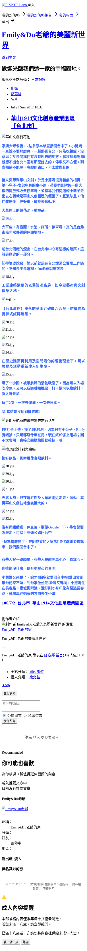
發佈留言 (9, 721)
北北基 (34, 677)
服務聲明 (48, 888)
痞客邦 (49, 655)
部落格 (16, 94)
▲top (6, 685)
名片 (14, 99)
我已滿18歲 (11, 942)
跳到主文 (9, 57)
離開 (26, 942)
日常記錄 (38, 80)
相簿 (14, 89)
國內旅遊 (36, 672)
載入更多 (9, 693)
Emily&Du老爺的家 (17, 630)
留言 (59, 655)
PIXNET (21, 884)
